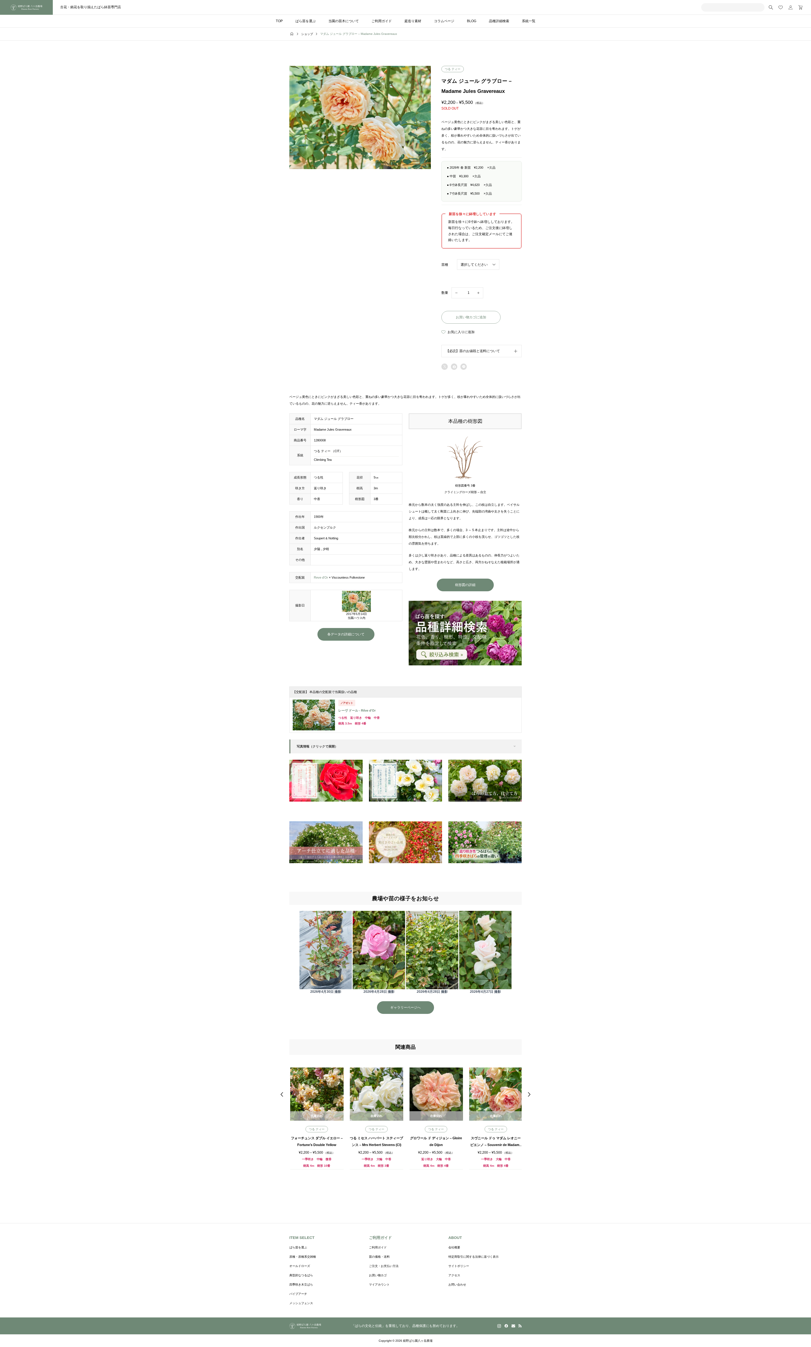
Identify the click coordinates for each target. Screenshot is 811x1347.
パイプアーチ (298, 1293)
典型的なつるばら (301, 1275)
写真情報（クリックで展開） (317, 746)
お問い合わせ (457, 1284)
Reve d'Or (321, 577)
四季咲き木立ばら (301, 1284)
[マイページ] (790, 7)
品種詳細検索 (499, 21)
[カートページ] (799, 7)
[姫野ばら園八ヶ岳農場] (26, 7)
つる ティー (452, 69)
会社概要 (454, 1247)
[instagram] (499, 1326)
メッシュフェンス (301, 1303)
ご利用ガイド (381, 21)
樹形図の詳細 (465, 585)
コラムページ (444, 21)
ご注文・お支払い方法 (384, 1266)
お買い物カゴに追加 (471, 317)
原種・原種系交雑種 (302, 1256)
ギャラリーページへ (405, 1007)
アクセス (454, 1275)
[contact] (513, 1326)
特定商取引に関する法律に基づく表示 (473, 1256)
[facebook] (506, 1326)
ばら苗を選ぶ (305, 21)
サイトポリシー (458, 1266)
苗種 (444, 264)
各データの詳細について (346, 634)
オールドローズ (299, 1266)
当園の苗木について (343, 21)
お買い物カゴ (378, 1275)
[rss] (520, 1326)
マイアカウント (379, 1284)
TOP (279, 21)
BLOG (471, 21)
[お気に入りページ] (780, 7)
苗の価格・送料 (379, 1256)
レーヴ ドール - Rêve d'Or (357, 710)
